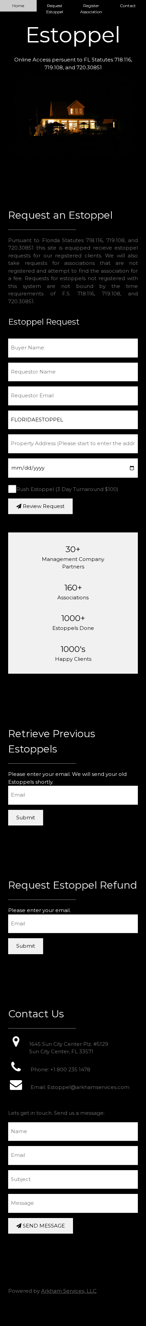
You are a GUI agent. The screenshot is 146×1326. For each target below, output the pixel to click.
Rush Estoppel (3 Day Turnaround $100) (67, 489)
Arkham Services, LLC (68, 1291)
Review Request (43, 506)
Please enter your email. (39, 910)
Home (18, 5)
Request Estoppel (54, 8)
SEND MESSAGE (43, 1225)
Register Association (91, 8)
